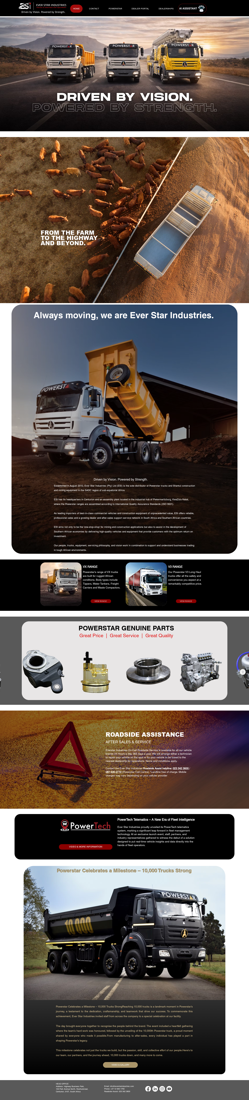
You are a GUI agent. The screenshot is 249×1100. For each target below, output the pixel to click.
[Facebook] (148, 1089)
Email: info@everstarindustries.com (119, 1086)
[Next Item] (243, 672)
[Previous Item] (6, 672)
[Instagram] (162, 1089)
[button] (115, 9)
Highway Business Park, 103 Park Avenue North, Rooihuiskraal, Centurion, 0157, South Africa (72, 1089)
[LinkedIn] (155, 1089)
